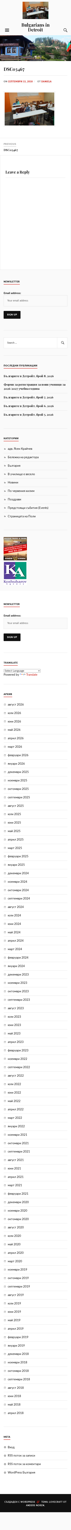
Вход (11, 1447)
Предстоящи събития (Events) (28, 507)
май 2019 (14, 1320)
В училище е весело (21, 474)
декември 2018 (18, 1353)
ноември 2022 (17, 1058)
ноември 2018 (17, 1362)
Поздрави (14, 499)
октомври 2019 (18, 1278)
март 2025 (15, 848)
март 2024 (15, 949)
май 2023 (14, 1033)
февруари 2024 (18, 957)
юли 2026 (14, 713)
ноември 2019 (17, 1269)
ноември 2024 (17, 881)
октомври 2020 (18, 1219)
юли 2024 (14, 915)
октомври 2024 (18, 890)
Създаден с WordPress (19, 1502)
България (14, 465)
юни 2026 (14, 721)
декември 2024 (18, 873)
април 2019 (16, 1328)
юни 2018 (14, 1396)
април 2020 (16, 1252)
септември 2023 (19, 999)
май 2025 (14, 831)
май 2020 (14, 1244)
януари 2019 (16, 1345)
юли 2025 (14, 814)
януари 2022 (16, 1126)
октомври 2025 (18, 788)
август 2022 (16, 1075)
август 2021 (16, 1160)
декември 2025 (18, 772)
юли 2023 (14, 1016)
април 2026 (16, 738)
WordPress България (21, 1472)
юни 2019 (14, 1311)
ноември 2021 (17, 1134)
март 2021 (15, 1185)
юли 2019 (14, 1303)
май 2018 (14, 1404)
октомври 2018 (18, 1370)
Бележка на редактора (23, 457)
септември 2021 (19, 1151)
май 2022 (14, 1101)
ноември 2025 (17, 780)
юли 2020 (14, 1235)
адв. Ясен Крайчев (20, 448)
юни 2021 (14, 1168)
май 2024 (14, 932)
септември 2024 (19, 898)
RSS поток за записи (21, 1455)
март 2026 (15, 746)
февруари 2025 (18, 856)
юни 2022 (14, 1092)
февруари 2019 (18, 1337)
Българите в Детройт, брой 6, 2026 (29, 406)
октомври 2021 (18, 1143)
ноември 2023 (17, 982)
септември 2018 (19, 1379)
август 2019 (16, 1295)
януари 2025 (16, 864)
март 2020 (15, 1261)
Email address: (12, 293)
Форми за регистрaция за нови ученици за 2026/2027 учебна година (34, 386)
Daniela (46, 82)
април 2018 (16, 1413)
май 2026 (14, 729)
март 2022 (15, 1117)
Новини (13, 482)
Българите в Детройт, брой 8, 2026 (29, 376)
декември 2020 (18, 1202)
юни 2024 (14, 923)
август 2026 (16, 704)
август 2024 (16, 907)
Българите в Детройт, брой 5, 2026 (28, 414)
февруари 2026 (18, 755)
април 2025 (16, 839)
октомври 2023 (18, 991)
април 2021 (16, 1177)
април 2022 (16, 1109)
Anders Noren (35, 1505)
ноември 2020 (17, 1210)
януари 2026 (16, 763)
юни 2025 (14, 822)
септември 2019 (19, 1286)
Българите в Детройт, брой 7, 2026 (28, 397)
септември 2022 (19, 1067)
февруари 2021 (18, 1193)
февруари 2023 (18, 1050)
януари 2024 (16, 966)
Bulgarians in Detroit (35, 27)
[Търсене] (62, 30)
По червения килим (21, 490)
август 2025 (16, 805)
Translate (31, 674)
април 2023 (16, 1042)
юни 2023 (14, 1025)
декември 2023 (18, 974)
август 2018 (16, 1387)
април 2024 (16, 940)
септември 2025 (19, 797)
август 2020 (16, 1227)
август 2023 (16, 1008)
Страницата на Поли (22, 516)
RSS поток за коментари (24, 1464)
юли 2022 (14, 1084)
